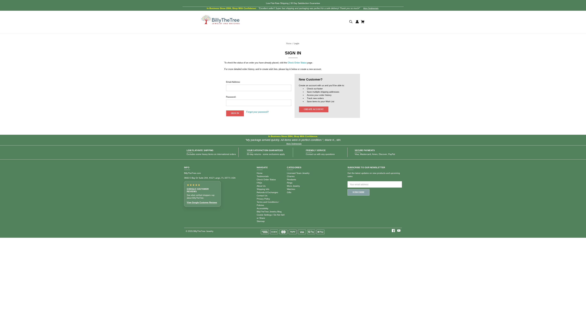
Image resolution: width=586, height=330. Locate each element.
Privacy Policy (263, 199)
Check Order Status (297, 62)
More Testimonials (370, 8)
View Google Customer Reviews (202, 202)
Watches (291, 189)
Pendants (291, 179)
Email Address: (233, 82)
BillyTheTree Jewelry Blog (269, 211)
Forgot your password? (257, 112)
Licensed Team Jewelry (298, 173)
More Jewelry (293, 186)
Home (259, 173)
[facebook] (393, 230)
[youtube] (398, 230)
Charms (291, 176)
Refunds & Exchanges (267, 192)
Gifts (289, 192)
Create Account (314, 109)
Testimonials (263, 176)
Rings (289, 183)
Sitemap (261, 221)
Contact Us (262, 195)
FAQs (259, 183)
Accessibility (262, 208)
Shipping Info (263, 189)
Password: (231, 97)
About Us (261, 186)
